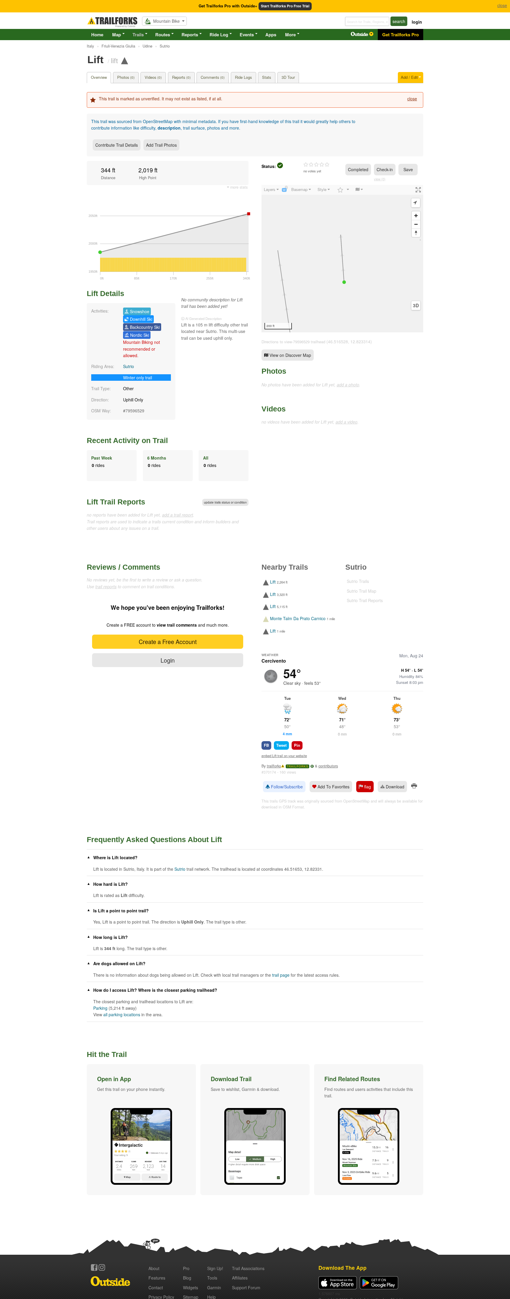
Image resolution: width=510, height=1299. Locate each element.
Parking (100, 1008)
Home (97, 34)
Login (168, 660)
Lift (273, 582)
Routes (162, 34)
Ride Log (219, 34)
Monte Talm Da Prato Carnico (298, 619)
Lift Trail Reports (116, 502)
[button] (141, 1129)
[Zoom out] (416, 224)
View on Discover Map (289, 355)
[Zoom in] (416, 215)
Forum (246, 1287)
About (153, 1268)
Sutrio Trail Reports (365, 600)
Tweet (281, 745)
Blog (187, 1278)
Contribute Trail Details (116, 145)
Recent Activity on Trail (127, 440)
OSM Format (293, 807)
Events (247, 34)
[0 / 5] (316, 165)
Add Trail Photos (161, 145)
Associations (248, 1268)
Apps (270, 34)
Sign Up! (215, 1268)
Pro (186, 1268)
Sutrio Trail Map (361, 591)
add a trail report (177, 515)
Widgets (190, 1287)
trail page (281, 975)
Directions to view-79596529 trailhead (293, 341)
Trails (138, 34)
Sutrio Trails (358, 581)
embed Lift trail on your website (284, 755)
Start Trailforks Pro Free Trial (285, 6)
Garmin (214, 1287)
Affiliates (240, 1278)
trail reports (106, 586)
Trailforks (297, 766)
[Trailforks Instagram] (102, 1267)
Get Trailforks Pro (400, 34)
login (417, 22)
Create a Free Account (168, 641)
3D (416, 305)
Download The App (342, 1267)
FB (266, 745)
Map (116, 34)
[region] (342, 258)
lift (114, 60)
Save (408, 169)
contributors (328, 766)
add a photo (348, 385)
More (290, 34)
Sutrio (128, 366)
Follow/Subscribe (286, 787)
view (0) (379, 179)
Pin (297, 745)
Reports (190, 34)
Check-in (385, 169)
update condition (225, 502)
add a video (346, 422)
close (412, 99)
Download (394, 787)
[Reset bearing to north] (416, 232)
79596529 (134, 411)
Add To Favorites (332, 787)
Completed (358, 169)
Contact (155, 1287)
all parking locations (121, 1014)
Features (156, 1278)
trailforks (274, 766)
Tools (212, 1278)
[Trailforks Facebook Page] (94, 1267)
